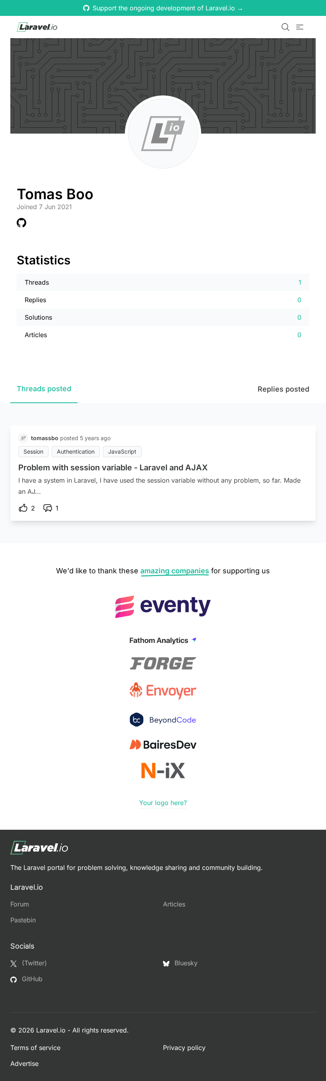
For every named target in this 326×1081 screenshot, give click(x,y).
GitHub (31, 979)
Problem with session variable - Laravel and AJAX (113, 467)
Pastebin (23, 920)
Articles (174, 904)
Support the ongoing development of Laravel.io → (168, 8)
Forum (19, 904)
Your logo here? (163, 803)
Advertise (24, 1063)
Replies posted (283, 389)
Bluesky (185, 963)
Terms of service (35, 1048)
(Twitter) (33, 963)
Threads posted (44, 388)
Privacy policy (184, 1048)
